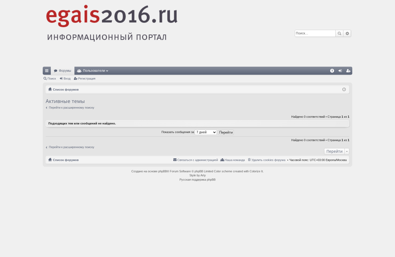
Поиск (339, 33)
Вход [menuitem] (341, 72)
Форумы (65, 71)
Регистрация (86, 78)
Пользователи (94, 71)
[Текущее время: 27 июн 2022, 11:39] (344, 89)
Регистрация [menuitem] (349, 72)
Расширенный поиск (347, 33)
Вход (67, 78)
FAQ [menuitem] (334, 72)
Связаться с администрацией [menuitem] (197, 160)
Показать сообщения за (178, 132)
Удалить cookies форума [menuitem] (268, 160)
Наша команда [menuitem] (235, 160)
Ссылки (48, 72)
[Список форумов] (153, 33)
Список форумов (66, 160)
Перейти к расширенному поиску (71, 107)
